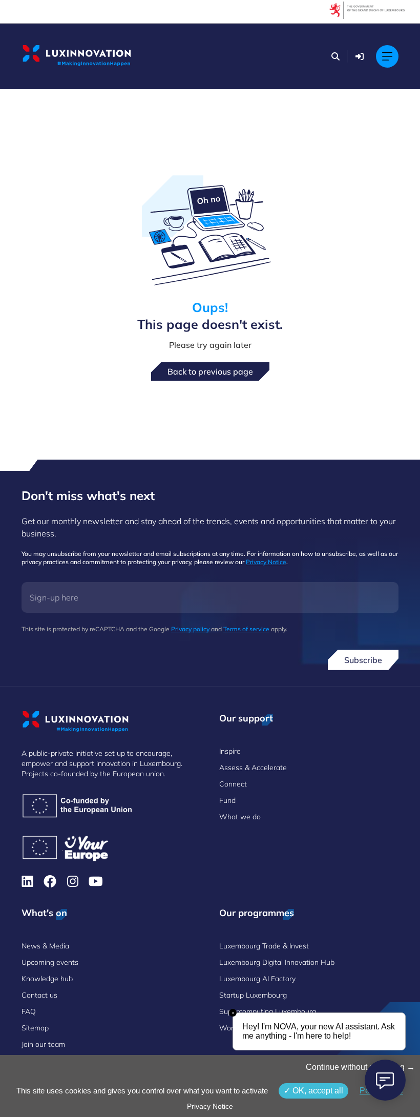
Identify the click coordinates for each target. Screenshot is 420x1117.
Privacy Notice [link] (210, 1106)
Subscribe (363, 660)
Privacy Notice (266, 562)
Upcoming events (50, 962)
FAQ (29, 1011)
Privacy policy (190, 629)
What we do (240, 816)
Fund (227, 800)
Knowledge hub (47, 978)
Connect (233, 784)
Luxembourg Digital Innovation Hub (276, 962)
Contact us (39, 995)
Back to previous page (210, 371)
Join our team (43, 1044)
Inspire (230, 751)
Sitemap (35, 1027)
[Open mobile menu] (387, 56)
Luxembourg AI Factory (257, 978)
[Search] (335, 56)
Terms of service (246, 629)
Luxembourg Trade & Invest (264, 945)
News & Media (45, 945)
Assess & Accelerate (253, 767)
